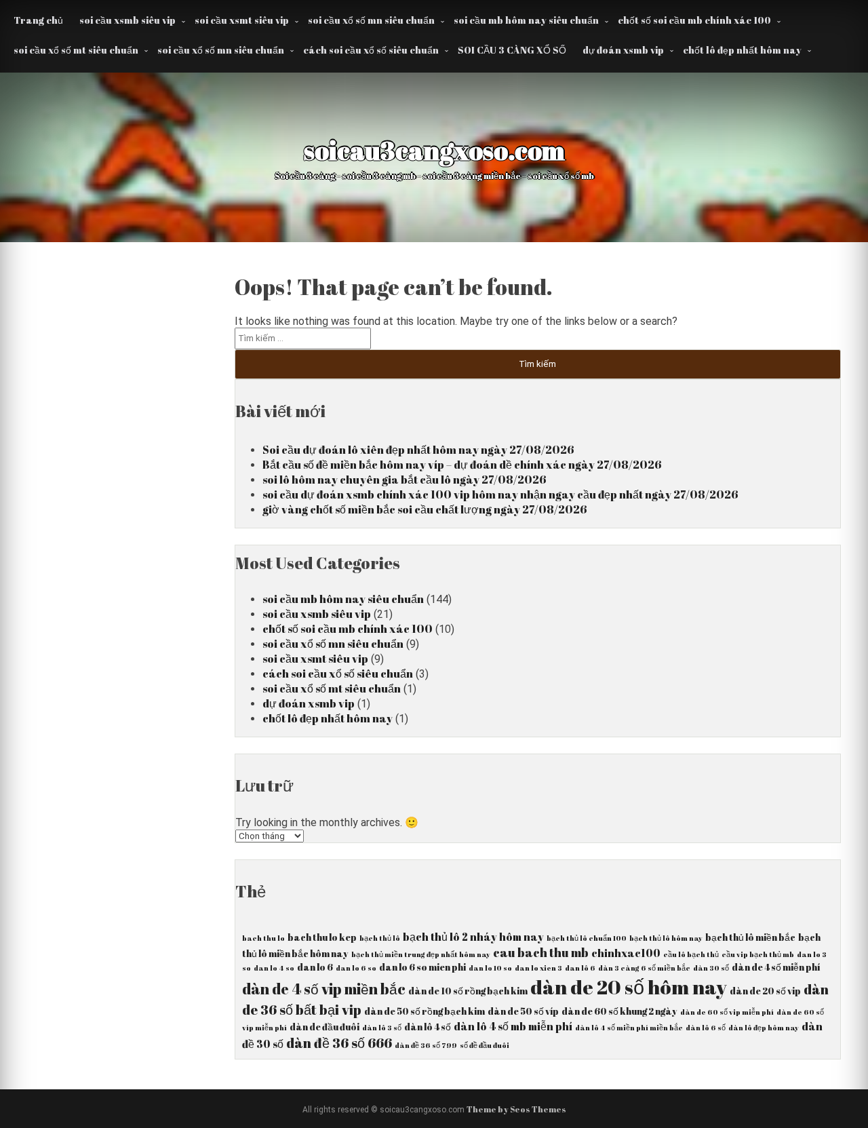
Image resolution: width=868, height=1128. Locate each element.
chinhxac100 (625, 953)
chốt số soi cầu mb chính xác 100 (694, 20)
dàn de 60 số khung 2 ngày (619, 1011)
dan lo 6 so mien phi (422, 967)
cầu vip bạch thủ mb (758, 954)
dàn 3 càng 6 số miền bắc (644, 968)
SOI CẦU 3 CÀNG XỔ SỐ (512, 49)
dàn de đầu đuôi (324, 1027)
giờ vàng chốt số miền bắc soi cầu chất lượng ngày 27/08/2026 (424, 509)
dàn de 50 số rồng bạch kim (424, 1011)
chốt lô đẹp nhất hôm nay (742, 49)
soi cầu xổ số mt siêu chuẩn (76, 49)
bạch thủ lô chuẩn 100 (587, 938)
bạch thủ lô (379, 938)
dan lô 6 (580, 968)
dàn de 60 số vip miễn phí (727, 1012)
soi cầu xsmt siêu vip (242, 20)
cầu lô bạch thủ (691, 954)
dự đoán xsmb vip (623, 49)
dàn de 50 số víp (523, 1011)
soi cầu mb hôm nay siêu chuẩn (526, 20)
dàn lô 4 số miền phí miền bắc (629, 1027)
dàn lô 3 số (381, 1027)
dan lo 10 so (490, 968)
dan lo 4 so (274, 968)
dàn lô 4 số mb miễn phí (513, 1026)
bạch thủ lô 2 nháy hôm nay (473, 936)
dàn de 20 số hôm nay (628, 986)
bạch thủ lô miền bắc (750, 937)
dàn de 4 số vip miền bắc (324, 988)
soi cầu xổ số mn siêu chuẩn (371, 20)
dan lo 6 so (356, 968)
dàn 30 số (711, 968)
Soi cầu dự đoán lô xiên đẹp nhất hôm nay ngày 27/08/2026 (418, 449)
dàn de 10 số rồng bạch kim (468, 991)
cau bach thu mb (541, 952)
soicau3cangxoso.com (434, 150)
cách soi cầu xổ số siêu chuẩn (371, 49)
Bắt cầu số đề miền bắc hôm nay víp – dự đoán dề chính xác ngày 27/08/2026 (462, 464)
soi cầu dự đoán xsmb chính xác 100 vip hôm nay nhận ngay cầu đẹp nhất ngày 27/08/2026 (500, 494)
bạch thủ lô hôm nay (666, 938)
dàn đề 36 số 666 (339, 1043)
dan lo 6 (315, 967)
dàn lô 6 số (706, 1027)
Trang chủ (38, 20)
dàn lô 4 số (427, 1027)
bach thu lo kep (322, 937)
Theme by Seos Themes (516, 1109)
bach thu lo (263, 938)
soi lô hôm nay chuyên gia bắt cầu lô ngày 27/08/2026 (404, 479)
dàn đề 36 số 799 (426, 1045)
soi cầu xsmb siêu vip (127, 20)
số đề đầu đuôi (484, 1045)
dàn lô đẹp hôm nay (763, 1027)
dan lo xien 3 (538, 968)
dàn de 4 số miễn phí (776, 967)
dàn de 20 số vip (765, 991)
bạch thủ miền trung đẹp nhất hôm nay (420, 954)
